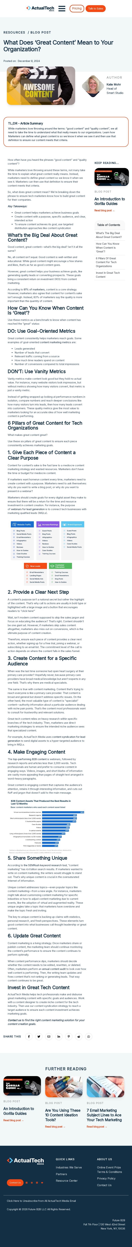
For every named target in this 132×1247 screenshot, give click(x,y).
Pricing (77, 8)
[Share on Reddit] (78, 1036)
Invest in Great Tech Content (108, 274)
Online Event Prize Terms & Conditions (109, 1170)
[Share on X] (38, 1036)
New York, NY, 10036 (113, 1228)
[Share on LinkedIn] (58, 1036)
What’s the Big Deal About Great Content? (109, 235)
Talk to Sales (95, 8)
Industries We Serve (69, 1167)
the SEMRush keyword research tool (45, 865)
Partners (61, 1174)
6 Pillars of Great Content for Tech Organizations (106, 262)
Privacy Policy (106, 1178)
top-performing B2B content (30, 759)
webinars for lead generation (28, 509)
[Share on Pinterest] (68, 1036)
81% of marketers (34, 289)
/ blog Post (39, 32)
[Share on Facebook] (28, 1036)
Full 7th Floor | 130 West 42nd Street (104, 1224)
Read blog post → (105, 210)
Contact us (14, 1020)
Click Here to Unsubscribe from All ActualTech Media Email (41, 1200)
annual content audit (54, 969)
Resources (14, 32)
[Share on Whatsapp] (88, 1036)
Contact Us (15, 1182)
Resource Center (67, 1180)
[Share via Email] (48, 1036)
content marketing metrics (55, 342)
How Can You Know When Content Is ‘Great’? (107, 247)
